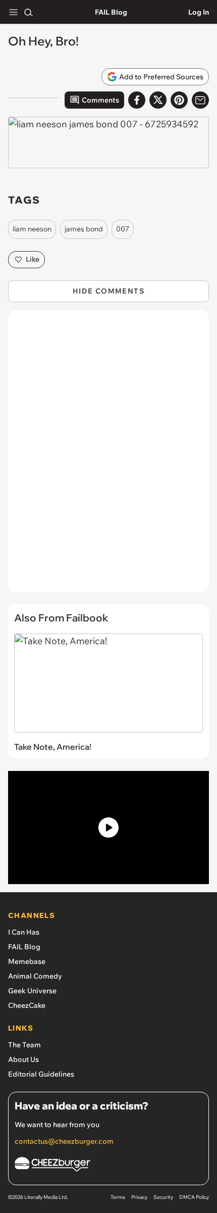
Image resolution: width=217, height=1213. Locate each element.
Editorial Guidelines (41, 1074)
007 (122, 228)
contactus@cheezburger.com (64, 1141)
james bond (84, 228)
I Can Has (23, 932)
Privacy (139, 1197)
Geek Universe (32, 990)
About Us (23, 1059)
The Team (24, 1044)
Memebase (26, 961)
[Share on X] (158, 100)
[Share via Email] (200, 100)
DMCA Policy (194, 1197)
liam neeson (32, 228)
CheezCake (26, 1005)
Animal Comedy (35, 976)
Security (163, 1197)
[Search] (28, 12)
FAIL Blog (111, 12)
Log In (198, 12)
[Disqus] (108, 456)
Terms (118, 1197)
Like (32, 259)
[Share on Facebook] (136, 100)
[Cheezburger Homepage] (108, 1166)
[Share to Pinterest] (179, 100)
